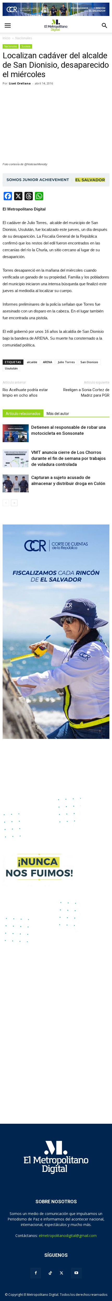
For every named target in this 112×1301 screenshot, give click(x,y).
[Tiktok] (50, 1273)
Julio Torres (66, 362)
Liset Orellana (20, 83)
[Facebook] (35, 1273)
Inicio (6, 38)
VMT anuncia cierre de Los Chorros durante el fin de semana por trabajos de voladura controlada (68, 458)
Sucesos (25, 46)
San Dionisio (89, 362)
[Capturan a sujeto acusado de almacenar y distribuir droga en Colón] (16, 484)
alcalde (32, 362)
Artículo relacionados (23, 414)
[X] (61, 1273)
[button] (104, 26)
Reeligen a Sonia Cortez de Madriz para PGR (86, 392)
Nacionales (10, 46)
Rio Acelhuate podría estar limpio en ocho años (25, 392)
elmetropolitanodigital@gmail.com (68, 1235)
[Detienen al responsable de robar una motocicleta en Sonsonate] (16, 433)
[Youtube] (76, 1273)
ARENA (47, 362)
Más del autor (58, 414)
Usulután (11, 368)
